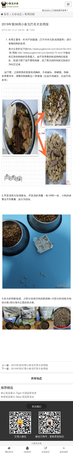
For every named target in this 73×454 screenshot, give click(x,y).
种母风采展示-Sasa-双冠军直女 (17, 396)
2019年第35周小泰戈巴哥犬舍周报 (29, 365)
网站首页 (9, 451)
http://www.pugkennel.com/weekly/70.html (40, 52)
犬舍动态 (17, 14)
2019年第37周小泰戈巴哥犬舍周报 (29, 368)
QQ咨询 (27, 451)
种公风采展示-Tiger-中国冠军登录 (18, 393)
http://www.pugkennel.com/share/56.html (49, 49)
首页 (6, 14)
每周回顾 (29, 14)
